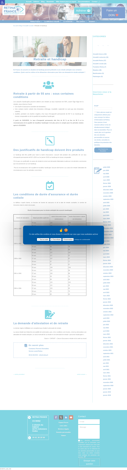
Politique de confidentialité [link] (82, 239)
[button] (2, 2)
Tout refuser (57, 239)
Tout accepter (43, 239)
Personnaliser (68, 239)
